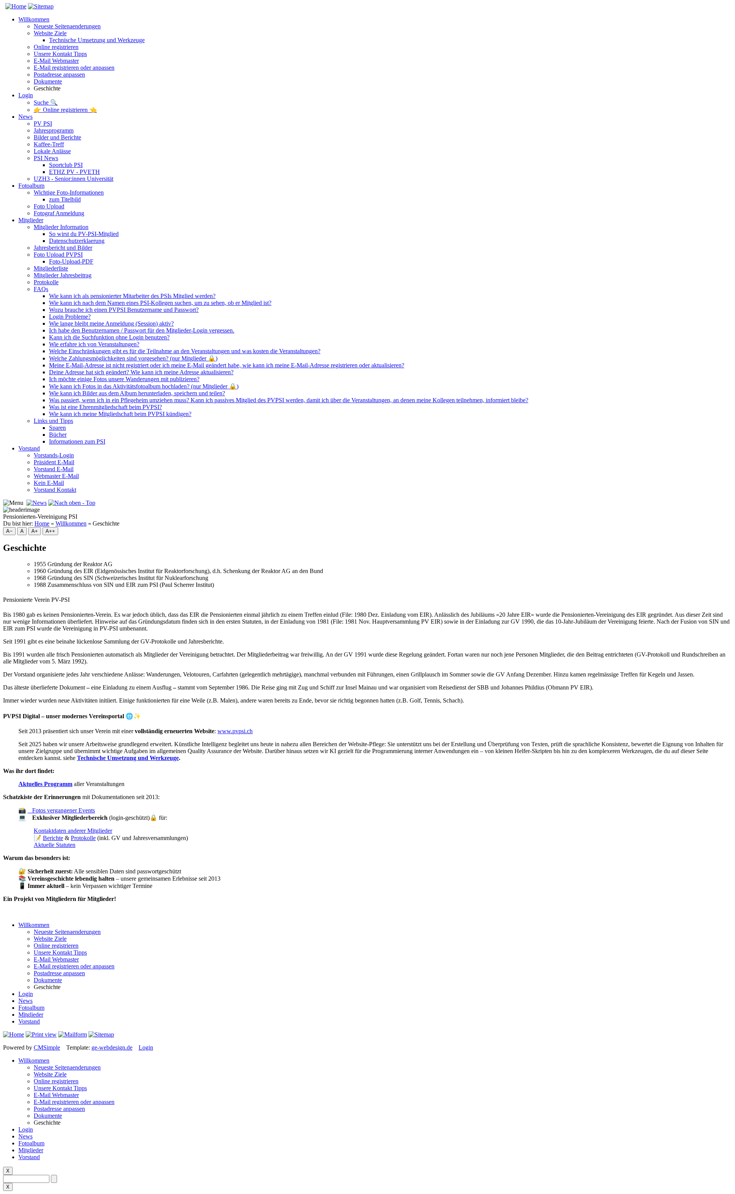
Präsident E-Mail (54, 462)
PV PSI (43, 123)
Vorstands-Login (54, 455)
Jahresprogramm (54, 130)
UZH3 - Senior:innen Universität (73, 178)
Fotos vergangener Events (61, 810)
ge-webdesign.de (111, 1047)
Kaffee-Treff (49, 144)
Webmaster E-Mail (56, 476)
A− (9, 531)
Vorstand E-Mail (54, 469)
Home (41, 523)
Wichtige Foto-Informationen (69, 192)
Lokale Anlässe (52, 151)
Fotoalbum (31, 185)
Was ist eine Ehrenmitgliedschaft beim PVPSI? (105, 407)
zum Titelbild (65, 199)
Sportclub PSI (66, 165)
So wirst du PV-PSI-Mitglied (84, 234)
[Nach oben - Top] (71, 503)
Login (25, 95)
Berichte (53, 838)
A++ (50, 531)
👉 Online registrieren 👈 (65, 109)
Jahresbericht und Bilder (63, 247)
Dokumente (48, 81)
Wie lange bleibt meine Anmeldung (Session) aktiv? (111, 323)
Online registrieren (56, 47)
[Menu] (13, 503)
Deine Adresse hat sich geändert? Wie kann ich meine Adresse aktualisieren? (141, 372)
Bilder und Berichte (57, 137)
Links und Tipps (53, 421)
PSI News (46, 158)
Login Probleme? (70, 316)
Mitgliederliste (51, 268)
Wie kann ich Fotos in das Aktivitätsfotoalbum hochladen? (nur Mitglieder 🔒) (143, 386)
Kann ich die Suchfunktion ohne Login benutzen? (109, 337)
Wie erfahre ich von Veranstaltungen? (94, 344)
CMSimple (47, 1047)
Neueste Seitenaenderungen (67, 26)
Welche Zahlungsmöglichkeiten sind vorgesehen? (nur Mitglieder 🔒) (133, 358)
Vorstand (29, 448)
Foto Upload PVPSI (58, 254)
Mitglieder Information (61, 227)
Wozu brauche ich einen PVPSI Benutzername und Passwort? (124, 309)
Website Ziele (50, 33)
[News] (36, 503)
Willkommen (33, 19)
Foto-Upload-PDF (71, 261)
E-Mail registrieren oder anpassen (74, 67)
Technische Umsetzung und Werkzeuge (97, 40)
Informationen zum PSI (77, 441)
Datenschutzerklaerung (77, 240)
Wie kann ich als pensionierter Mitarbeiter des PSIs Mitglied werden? (132, 296)
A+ (34, 531)
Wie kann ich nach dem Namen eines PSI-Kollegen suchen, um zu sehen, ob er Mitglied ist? (160, 303)
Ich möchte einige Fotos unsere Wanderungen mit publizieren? (124, 379)
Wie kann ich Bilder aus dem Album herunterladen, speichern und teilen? (137, 393)
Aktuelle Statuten (54, 845)
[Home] (14, 6)
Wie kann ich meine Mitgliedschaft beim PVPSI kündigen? (120, 414)
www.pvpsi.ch (235, 731)
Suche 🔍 (46, 102)
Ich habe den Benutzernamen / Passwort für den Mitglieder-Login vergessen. (141, 330)
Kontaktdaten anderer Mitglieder (73, 830)
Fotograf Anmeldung (59, 213)
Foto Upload (49, 206)
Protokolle (46, 282)
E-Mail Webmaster (56, 60)
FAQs (41, 289)
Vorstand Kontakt (55, 489)
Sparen (57, 427)
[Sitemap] (41, 6)
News (25, 116)
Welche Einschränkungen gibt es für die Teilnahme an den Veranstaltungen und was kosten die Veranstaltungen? (184, 351)
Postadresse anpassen (59, 74)
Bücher (58, 434)
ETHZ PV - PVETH (74, 172)
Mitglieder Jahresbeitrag (62, 275)
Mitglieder (30, 220)
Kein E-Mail (49, 483)
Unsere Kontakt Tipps (60, 54)
